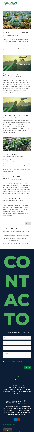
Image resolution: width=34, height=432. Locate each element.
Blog (22, 35)
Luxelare (8, 35)
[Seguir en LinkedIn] (15, 419)
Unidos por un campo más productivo (16, 115)
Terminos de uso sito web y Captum (14, 431)
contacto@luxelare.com (17, 379)
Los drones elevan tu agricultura (14, 198)
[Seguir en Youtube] (18, 419)
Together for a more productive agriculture (14, 74)
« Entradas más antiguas (10, 221)
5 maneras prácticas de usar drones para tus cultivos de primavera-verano (16, 33)
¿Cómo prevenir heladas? (11, 154)
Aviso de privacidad (9, 424)
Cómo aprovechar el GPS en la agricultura (13, 177)
